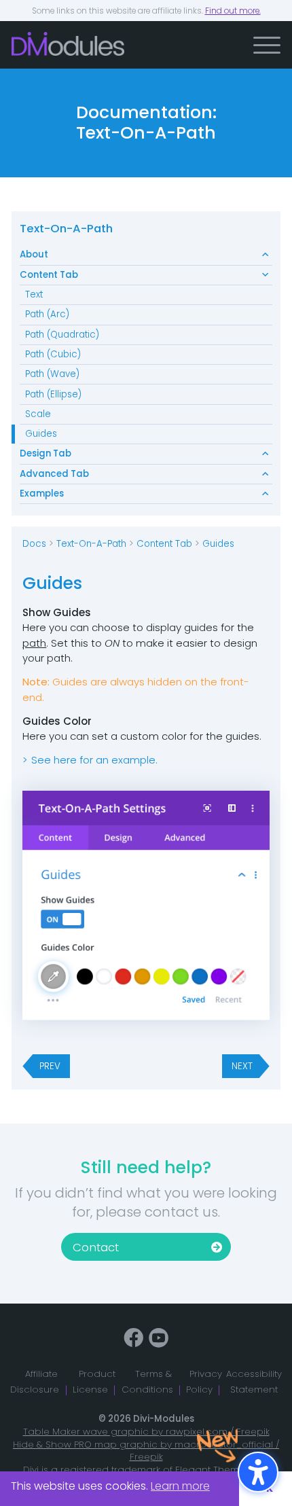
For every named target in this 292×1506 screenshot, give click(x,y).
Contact (96, 1247)
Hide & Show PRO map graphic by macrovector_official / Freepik (146, 1451)
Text (34, 294)
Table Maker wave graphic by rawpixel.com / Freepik (146, 1431)
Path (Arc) (47, 314)
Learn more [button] (180, 1486)
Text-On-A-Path (66, 228)
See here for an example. (94, 760)
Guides (41, 433)
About (34, 254)
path (34, 643)
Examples (42, 493)
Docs (34, 543)
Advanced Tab (54, 473)
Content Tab (49, 274)
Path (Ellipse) (53, 394)
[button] (266, 45)
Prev (49, 1066)
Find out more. (233, 10)
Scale (38, 414)
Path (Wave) (52, 373)
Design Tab (45, 453)
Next (242, 1066)
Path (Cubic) (53, 354)
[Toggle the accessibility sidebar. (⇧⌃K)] (258, 1472)
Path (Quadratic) (62, 334)
